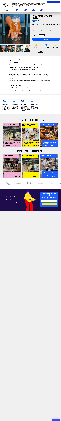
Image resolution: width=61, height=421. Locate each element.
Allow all (53, 2)
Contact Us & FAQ (12, 197)
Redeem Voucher (17, 200)
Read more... (34, 27)
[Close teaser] (52, 419)
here (53, 52)
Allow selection (53, 4)
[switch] (25, 10)
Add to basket (46, 39)
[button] (56, 420)
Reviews (17, 196)
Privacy (11, 199)
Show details (46, 10)
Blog (11, 202)
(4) (38, 20)
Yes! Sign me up (49, 204)
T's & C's (6, 199)
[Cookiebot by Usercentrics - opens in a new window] (6, 10)
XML (16, 202)
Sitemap (6, 202)
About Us (6, 196)
